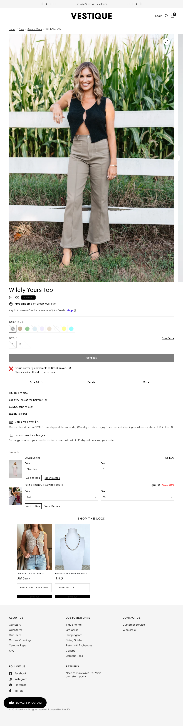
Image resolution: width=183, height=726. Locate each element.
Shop (21, 29)
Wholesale (129, 630)
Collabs (70, 650)
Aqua (71, 328)
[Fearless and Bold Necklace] (72, 547)
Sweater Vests (35, 29)
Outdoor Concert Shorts (30, 573)
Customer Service (134, 624)
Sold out (34, 596)
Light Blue (34, 328)
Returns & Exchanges (79, 645)
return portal (78, 676)
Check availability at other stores (35, 372)
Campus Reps (17, 645)
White (56, 328)
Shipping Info (74, 635)
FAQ (11, 650)
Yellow (64, 328)
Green (27, 328)
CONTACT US (132, 617)
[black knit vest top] (166, 41)
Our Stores (15, 630)
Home (12, 29)
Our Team (15, 635)
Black (12, 328)
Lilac (42, 328)
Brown (20, 328)
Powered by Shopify (59, 709)
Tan (49, 328)
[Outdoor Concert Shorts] (34, 547)
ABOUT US (16, 617)
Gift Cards (72, 630)
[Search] (166, 16)
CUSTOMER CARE (78, 617)
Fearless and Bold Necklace (71, 573)
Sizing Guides (74, 640)
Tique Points (73, 624)
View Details (52, 478)
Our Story (15, 624)
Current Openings (20, 640)
